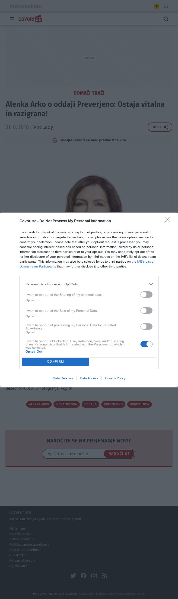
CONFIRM (55, 361)
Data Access (89, 378)
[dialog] (89, 299)
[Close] (169, 221)
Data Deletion (63, 378)
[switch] (146, 294)
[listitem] (89, 284)
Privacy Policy (115, 378)
